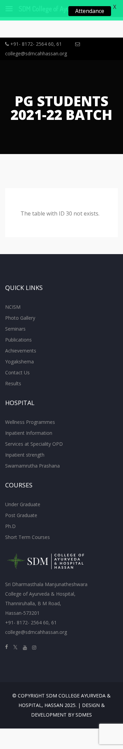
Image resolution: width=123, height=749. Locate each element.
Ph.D (10, 526)
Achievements (20, 350)
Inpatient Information (28, 433)
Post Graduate (21, 515)
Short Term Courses (27, 537)
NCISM (12, 307)
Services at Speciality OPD (34, 444)
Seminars (15, 328)
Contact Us (17, 372)
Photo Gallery (20, 318)
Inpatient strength (24, 455)
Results (13, 383)
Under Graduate (22, 504)
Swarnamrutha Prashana (32, 465)
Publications (18, 339)
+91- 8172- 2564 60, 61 (35, 44)
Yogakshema (19, 361)
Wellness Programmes (30, 422)
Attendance (89, 11)
